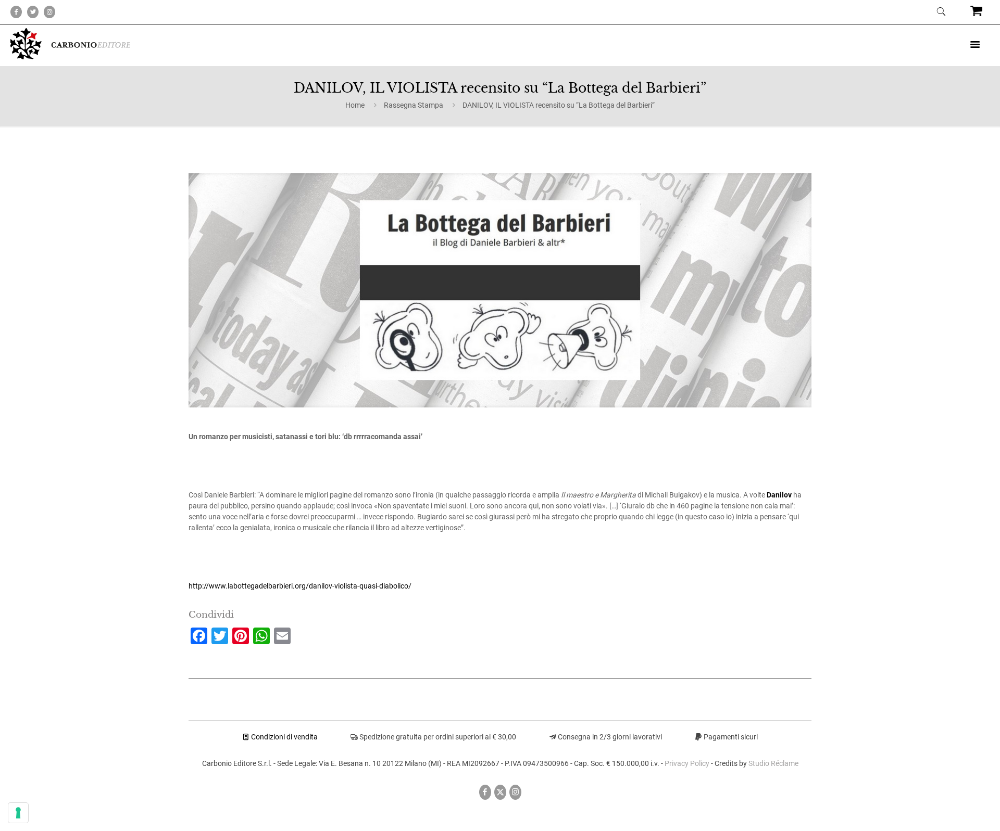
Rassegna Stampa (413, 105)
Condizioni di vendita (283, 737)
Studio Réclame (773, 763)
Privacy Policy (687, 763)
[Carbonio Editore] (70, 57)
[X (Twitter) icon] (500, 792)
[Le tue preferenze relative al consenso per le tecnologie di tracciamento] (18, 813)
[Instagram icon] (515, 792)
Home (355, 105)
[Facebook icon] (485, 792)
